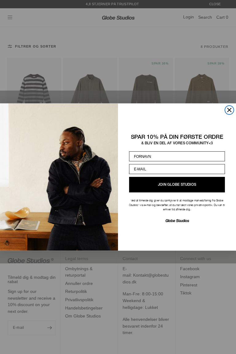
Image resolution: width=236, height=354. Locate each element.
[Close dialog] (229, 110)
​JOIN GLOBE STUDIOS (177, 184)
